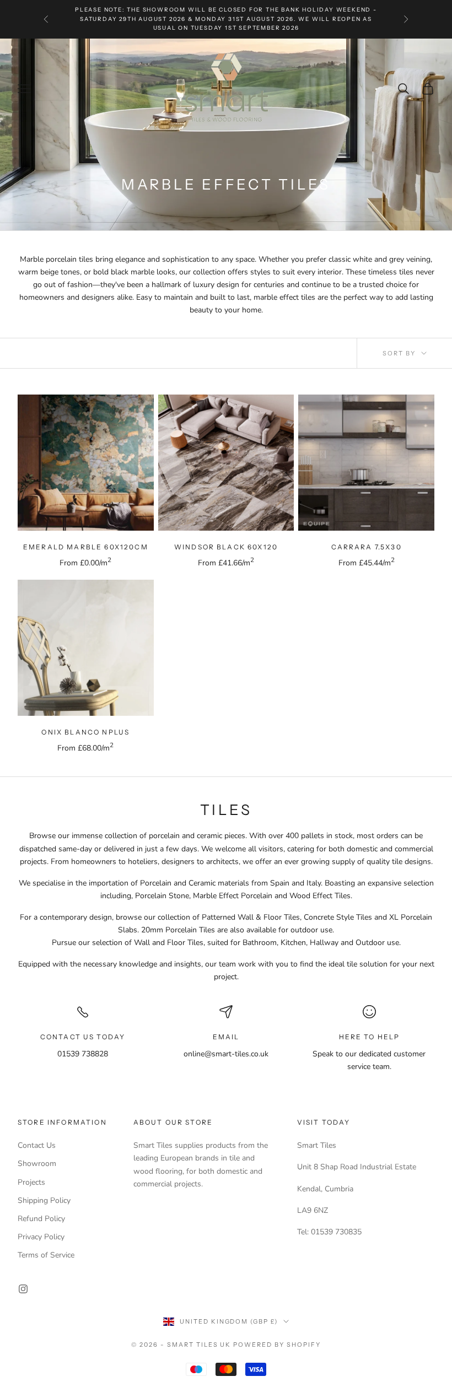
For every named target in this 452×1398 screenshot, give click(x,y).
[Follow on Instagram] (23, 1288)
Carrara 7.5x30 (366, 547)
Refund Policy (41, 1218)
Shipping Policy (44, 1200)
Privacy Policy (41, 1237)
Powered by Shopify (277, 1344)
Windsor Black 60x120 (226, 547)
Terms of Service (46, 1255)
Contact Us (37, 1145)
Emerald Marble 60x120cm (85, 547)
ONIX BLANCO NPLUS (85, 732)
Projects (31, 1182)
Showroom (37, 1163)
